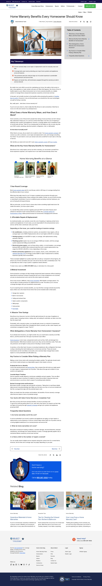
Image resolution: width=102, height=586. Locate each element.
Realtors (38, 560)
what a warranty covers (41, 142)
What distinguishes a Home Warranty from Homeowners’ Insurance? (76, 45)
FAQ (52, 553)
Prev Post (16, 448)
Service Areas (39, 565)
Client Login (84, 1)
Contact (80, 6)
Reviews (38, 1)
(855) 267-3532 (90, 6)
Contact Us (24, 1)
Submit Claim (32, 1)
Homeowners (49, 6)
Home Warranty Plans (37, 6)
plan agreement (18, 548)
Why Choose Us (16, 1)
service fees (31, 367)
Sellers (63, 6)
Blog (85, 12)
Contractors (39, 563)
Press (52, 551)
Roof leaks (15, 308)
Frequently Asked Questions (76, 55)
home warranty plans (19, 190)
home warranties (34, 280)
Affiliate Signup (83, 551)
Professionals (70, 6)
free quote (45, 473)
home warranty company (51, 133)
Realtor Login (92, 1)
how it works (53, 142)
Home (80, 12)
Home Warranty (57, 21)
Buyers (57, 6)
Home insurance (14, 340)
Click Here (22, 553)
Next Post (54, 448)
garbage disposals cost (19, 253)
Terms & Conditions (76, 576)
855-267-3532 (42, 478)
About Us (8, 1)
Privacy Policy (86, 576)
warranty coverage (32, 405)
